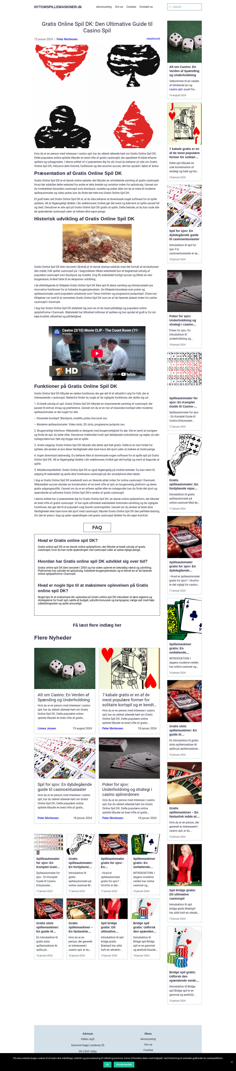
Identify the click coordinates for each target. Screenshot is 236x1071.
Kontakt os (146, 6)
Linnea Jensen (47, 728)
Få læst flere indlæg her (97, 625)
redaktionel (153, 38)
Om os (119, 6)
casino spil (175, 89)
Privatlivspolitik (124, 1064)
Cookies (131, 6)
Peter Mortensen (67, 39)
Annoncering (104, 6)
